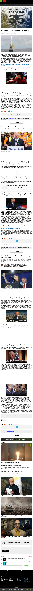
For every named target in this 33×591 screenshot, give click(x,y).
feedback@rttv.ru (3, 119)
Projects (10, 582)
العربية (2, 570)
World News (4, 28)
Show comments (16, 122)
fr (21, 570)
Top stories (3, 442)
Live (17, 578)
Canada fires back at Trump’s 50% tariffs (11, 228)
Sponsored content (19, 582)
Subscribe (5, 550)
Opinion (10, 579)
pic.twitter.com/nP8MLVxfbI (18, 188)
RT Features (3, 476)
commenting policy (10, 118)
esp (7, 570)
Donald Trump (6, 244)
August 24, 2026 (22, 190)
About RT (25, 580)
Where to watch (18, 580)
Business (2, 581)
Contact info (26, 582)
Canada (2, 244)
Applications (18, 579)
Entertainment (11, 580)
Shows (10, 581)
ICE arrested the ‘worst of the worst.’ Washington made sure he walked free (14, 536)
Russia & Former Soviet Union (4, 580)
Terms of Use (26, 578)
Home (2, 28)
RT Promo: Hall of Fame (27, 581)
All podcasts (30, 556)
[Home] (1, 1)
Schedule (17, 581)
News (1, 578)
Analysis (10, 578)
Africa (2, 582)
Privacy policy (26, 579)
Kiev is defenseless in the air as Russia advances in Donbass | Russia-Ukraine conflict (17, 4)
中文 (30, 570)
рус (12, 570)
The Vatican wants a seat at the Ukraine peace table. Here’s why (12, 495)
